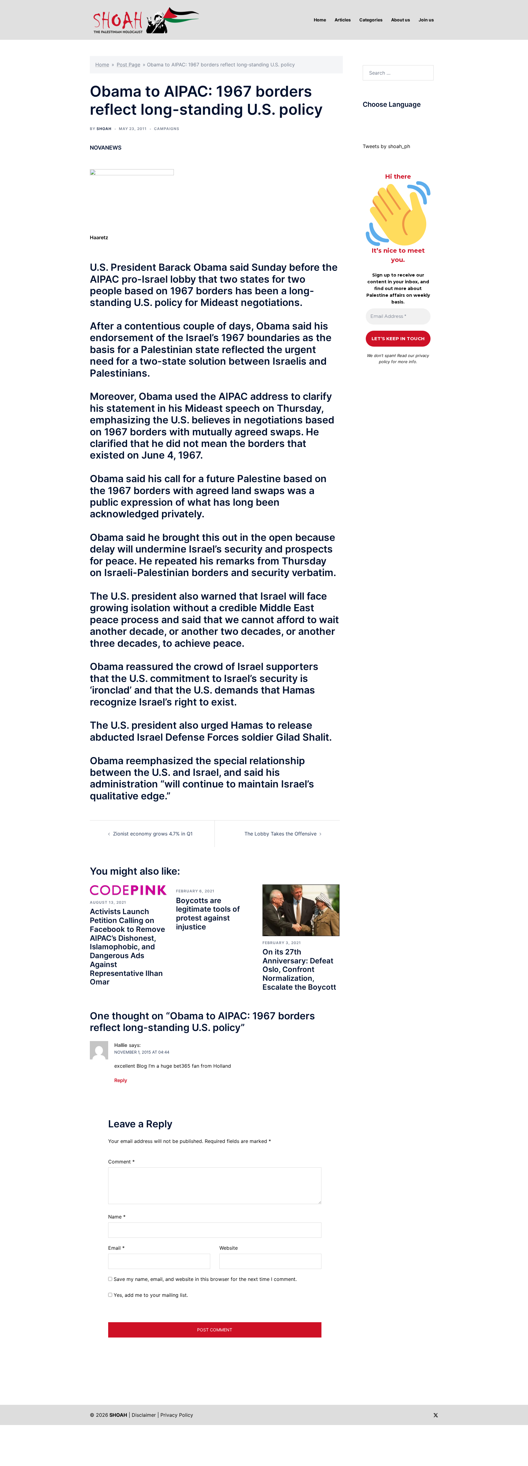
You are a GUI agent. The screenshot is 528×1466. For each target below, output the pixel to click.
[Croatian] (377, 119)
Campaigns (166, 128)
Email (116, 1248)
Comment (121, 1162)
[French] (390, 119)
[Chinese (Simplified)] (371, 119)
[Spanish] (408, 119)
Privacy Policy (176, 1415)
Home (102, 64)
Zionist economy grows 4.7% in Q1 (153, 834)
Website (228, 1248)
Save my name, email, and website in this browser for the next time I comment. (205, 1279)
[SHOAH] (145, 19)
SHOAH (104, 128)
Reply (120, 1080)
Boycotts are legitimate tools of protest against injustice (208, 913)
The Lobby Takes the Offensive (280, 834)
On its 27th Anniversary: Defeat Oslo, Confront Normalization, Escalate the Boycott (299, 969)
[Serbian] (402, 119)
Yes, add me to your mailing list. (150, 1295)
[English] (384, 119)
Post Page (128, 64)
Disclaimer (144, 1415)
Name (117, 1217)
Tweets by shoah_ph (386, 146)
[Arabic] (365, 119)
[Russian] (396, 119)
